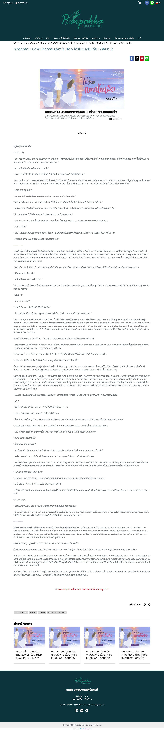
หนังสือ (37, 38)
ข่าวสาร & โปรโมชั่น (62, 38)
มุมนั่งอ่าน (96, 38)
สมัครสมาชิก (22, 3)
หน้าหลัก (26, 38)
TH (159, 3)
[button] (140, 38)
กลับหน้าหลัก (135, 604)
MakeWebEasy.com (86, 729)
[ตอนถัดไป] (149, 604)
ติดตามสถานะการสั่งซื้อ (124, 38)
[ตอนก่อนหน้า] (145, 604)
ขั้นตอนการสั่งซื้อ (81, 38)
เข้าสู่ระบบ (9, 3)
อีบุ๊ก (48, 38)
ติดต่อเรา (107, 38)
